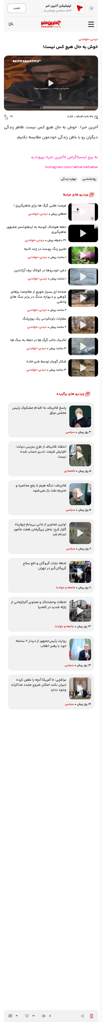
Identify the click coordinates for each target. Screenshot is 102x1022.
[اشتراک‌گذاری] (82, 1016)
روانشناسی (89, 179)
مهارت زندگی (68, 179)
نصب (16, 8)
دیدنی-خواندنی (88, 40)
